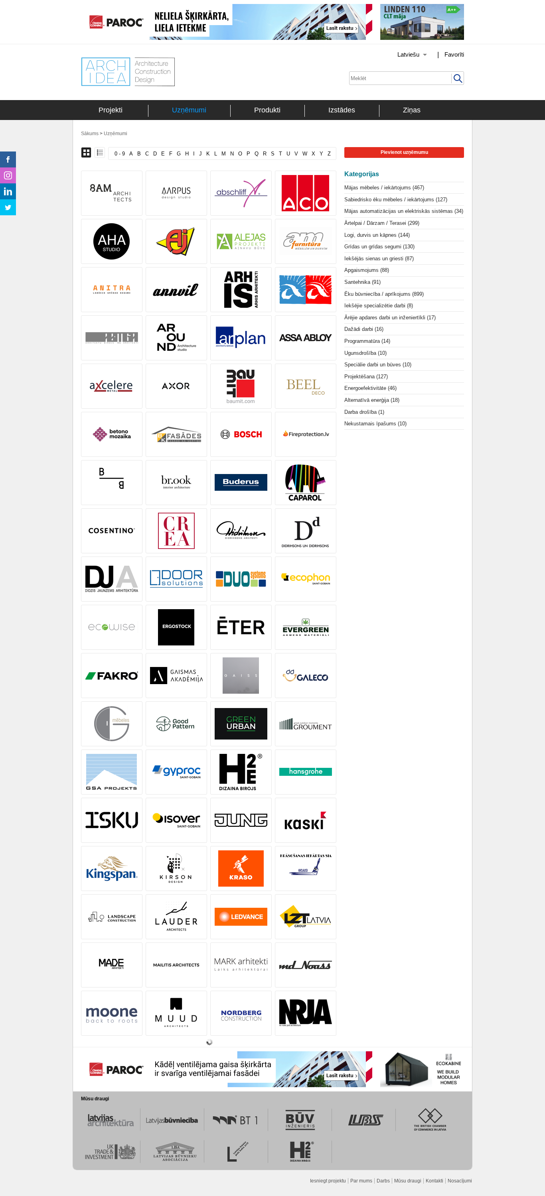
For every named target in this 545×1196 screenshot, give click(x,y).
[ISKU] (111, 820)
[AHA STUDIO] (111, 241)
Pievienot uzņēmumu (404, 152)
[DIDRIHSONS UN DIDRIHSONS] (305, 531)
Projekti (110, 110)
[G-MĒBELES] (111, 724)
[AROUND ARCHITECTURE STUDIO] (176, 338)
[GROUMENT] (305, 724)
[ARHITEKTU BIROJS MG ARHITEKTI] (111, 338)
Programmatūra (367, 341)
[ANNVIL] (176, 289)
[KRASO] (241, 868)
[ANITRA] (111, 289)
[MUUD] (176, 1013)
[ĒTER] (241, 627)
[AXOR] (176, 386)
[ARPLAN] (241, 338)
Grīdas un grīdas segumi (379, 247)
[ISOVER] (176, 820)
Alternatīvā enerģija (371, 400)
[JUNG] (241, 820)
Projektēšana (366, 377)
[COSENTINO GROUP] (111, 531)
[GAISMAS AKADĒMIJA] (176, 675)
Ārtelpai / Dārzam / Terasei (381, 223)
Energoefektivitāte (370, 388)
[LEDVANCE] (241, 917)
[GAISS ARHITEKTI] (241, 675)
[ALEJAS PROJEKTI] (241, 241)
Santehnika (362, 282)
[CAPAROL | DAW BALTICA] (305, 482)
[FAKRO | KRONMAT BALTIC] (111, 675)
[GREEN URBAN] (241, 724)
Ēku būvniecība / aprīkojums (384, 294)
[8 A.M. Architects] (111, 193)
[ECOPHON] (305, 579)
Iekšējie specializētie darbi (378, 306)
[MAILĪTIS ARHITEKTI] (176, 965)
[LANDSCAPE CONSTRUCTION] (111, 917)
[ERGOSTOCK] (176, 627)
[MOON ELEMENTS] (111, 1013)
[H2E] (241, 772)
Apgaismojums (366, 270)
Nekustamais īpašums (375, 424)
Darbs (383, 1181)
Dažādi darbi (363, 329)
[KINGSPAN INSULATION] (111, 868)
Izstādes (341, 110)
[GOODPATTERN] (176, 724)
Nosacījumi (460, 1181)
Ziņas (412, 110)
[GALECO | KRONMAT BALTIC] (305, 675)
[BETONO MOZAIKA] (111, 434)
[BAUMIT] (241, 386)
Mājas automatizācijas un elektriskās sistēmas (403, 211)
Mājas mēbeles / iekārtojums (384, 188)
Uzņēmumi (189, 110)
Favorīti (454, 54)
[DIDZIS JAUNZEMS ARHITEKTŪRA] (111, 579)
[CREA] (176, 531)
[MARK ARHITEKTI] (241, 965)
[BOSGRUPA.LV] (305, 434)
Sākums (90, 133)
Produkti (267, 110)
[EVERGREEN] (305, 627)
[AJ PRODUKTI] (176, 241)
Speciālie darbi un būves (377, 365)
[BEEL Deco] (305, 386)
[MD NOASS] (305, 965)
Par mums (361, 1181)
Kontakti (434, 1181)
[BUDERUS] (241, 482)
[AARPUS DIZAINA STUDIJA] (176, 193)
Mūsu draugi (407, 1181)
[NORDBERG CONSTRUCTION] (241, 1013)
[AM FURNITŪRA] (305, 241)
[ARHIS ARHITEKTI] (241, 289)
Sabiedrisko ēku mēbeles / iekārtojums (395, 200)
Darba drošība (364, 412)
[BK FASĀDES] (176, 434)
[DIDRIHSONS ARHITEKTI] (241, 531)
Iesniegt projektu (328, 1181)
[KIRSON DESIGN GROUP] (176, 868)
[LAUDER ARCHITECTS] (176, 917)
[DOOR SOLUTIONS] (176, 579)
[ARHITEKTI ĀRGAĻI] (305, 289)
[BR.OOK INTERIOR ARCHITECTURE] (176, 482)
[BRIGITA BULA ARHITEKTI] (111, 482)
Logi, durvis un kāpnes (377, 235)
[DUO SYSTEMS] (241, 579)
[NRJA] (305, 1013)
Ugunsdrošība (365, 353)
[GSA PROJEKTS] (111, 772)
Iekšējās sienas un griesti (379, 259)
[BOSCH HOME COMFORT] (241, 434)
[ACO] (305, 193)
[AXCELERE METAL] (111, 386)
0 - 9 (120, 154)
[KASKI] (305, 820)
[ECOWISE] (111, 627)
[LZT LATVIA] (305, 917)
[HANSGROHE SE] (305, 772)
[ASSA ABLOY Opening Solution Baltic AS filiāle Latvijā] (305, 338)
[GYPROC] (176, 772)
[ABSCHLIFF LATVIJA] (241, 193)
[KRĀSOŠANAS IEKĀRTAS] (305, 868)
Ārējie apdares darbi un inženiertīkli (390, 318)
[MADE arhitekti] (111, 965)
